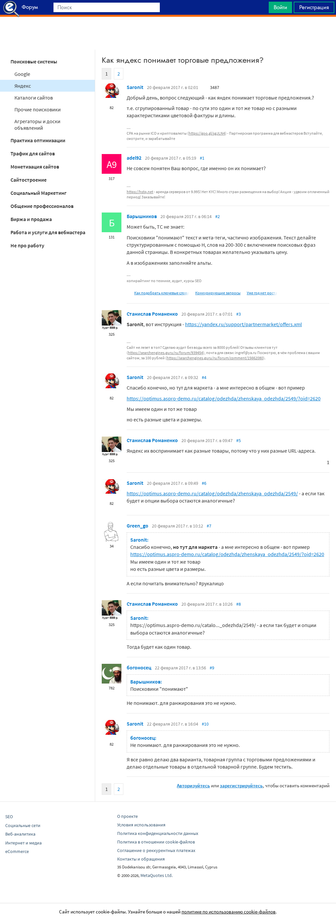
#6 (204, 483)
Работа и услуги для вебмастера (47, 232)
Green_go (137, 525)
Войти (280, 7)
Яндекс (22, 85)
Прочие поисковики (37, 109)
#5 (238, 440)
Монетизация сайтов (34, 166)
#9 (212, 668)
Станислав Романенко (152, 313)
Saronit (135, 87)
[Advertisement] (168, 33)
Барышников (142, 216)
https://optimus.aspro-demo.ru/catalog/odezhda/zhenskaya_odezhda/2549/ (212, 493)
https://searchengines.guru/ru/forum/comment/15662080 (215, 357)
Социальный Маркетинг (38, 193)
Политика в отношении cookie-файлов (156, 842)
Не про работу (27, 245)
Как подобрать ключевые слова (161, 292)
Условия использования (141, 825)
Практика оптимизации (37, 140)
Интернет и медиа (23, 843)
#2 (217, 216)
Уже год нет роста (262, 292)
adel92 (134, 157)
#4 (204, 377)
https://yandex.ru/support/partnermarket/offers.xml (243, 324)
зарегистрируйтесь (241, 785)
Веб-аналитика (20, 834)
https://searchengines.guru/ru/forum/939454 (165, 352)
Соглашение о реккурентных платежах (156, 850)
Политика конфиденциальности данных (157, 833)
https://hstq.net (140, 191)
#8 (238, 604)
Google (22, 74)
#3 (238, 314)
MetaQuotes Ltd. (156, 875)
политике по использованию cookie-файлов (228, 912)
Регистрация (314, 7)
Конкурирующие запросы (218, 292)
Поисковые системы (33, 61)
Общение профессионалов (42, 206)
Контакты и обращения (141, 859)
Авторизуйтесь (193, 785)
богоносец (139, 667)
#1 (202, 158)
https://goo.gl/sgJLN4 (207, 133)
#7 (209, 526)
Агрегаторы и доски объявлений (37, 124)
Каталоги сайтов (33, 97)
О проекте (127, 816)
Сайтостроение (28, 179)
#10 (205, 724)
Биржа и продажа (31, 219)
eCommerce (17, 851)
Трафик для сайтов (32, 153)
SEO (9, 816)
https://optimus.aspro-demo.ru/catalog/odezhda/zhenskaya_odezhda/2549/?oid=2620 (224, 398)
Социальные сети (22, 825)
